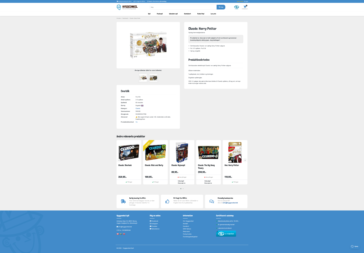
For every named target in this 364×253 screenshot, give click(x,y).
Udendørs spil (173, 14)
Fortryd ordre (187, 234)
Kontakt (185, 223)
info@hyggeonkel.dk (230, 203)
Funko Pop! (200, 14)
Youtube (154, 226)
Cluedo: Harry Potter (135, 18)
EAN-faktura (187, 229)
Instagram (154, 223)
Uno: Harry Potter (232, 165)
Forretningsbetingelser (190, 237)
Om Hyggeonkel (188, 221)
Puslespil (160, 14)
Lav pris (213, 14)
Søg (221, 7)
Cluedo (138, 108)
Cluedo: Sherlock (125, 165)
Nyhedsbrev (155, 229)
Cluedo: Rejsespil (178, 165)
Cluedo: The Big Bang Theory (206, 166)
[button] (181, 189)
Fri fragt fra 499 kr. (140, 1)
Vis (137, 122)
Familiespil (125, 18)
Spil (149, 14)
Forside (119, 18)
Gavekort (186, 226)
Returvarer (186, 231)
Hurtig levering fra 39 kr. (125, 1)
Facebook (154, 221)
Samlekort (187, 14)
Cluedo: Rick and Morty (154, 165)
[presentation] (119, 160)
